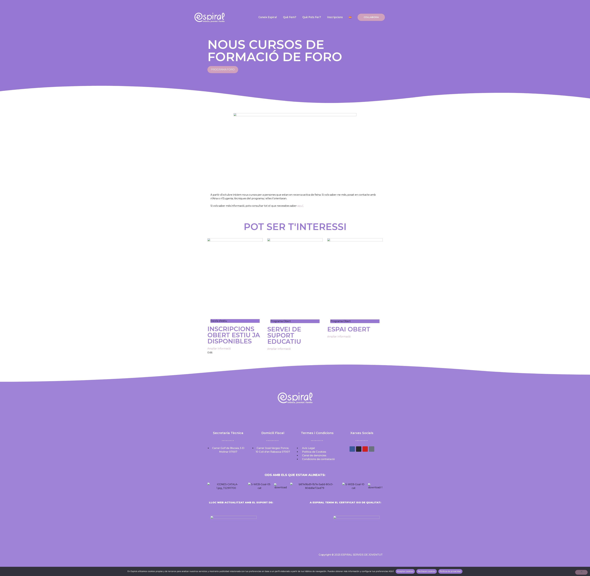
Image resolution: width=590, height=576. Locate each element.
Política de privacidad (450, 571)
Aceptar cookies (405, 571)
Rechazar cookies (426, 571)
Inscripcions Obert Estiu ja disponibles (233, 335)
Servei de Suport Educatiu (284, 335)
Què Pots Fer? (311, 17)
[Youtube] (365, 449)
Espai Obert (348, 329)
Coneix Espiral (267, 17)
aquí (300, 205)
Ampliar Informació (219, 348)
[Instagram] (358, 449)
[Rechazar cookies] (581, 572)
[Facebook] (352, 449)
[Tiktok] (371, 449)
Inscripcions (335, 17)
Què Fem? (289, 17)
